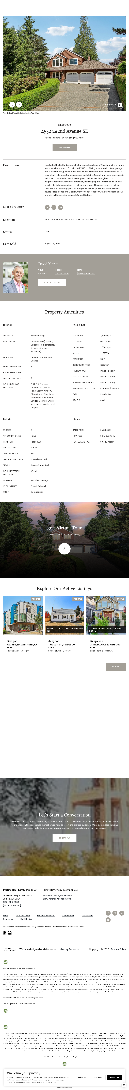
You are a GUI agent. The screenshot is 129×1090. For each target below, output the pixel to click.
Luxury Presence (70, 949)
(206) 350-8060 (11, 902)
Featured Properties (46, 915)
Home (5, 915)
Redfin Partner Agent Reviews (57, 895)
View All (116, 666)
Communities (68, 915)
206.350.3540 (62, 273)
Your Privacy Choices (64, 1087)
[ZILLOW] (108, 919)
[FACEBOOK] (108, 913)
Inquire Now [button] (65, 147)
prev (12, 105)
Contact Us (8, 919)
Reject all (82, 1077)
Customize (98, 1077)
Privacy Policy (118, 949)
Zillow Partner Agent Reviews (57, 898)
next (19, 105)
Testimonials (87, 915)
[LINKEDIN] (121, 913)
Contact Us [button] (64, 838)
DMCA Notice (26, 919)
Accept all (114, 1077)
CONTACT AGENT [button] (52, 282)
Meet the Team (23, 915)
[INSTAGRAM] (114, 913)
